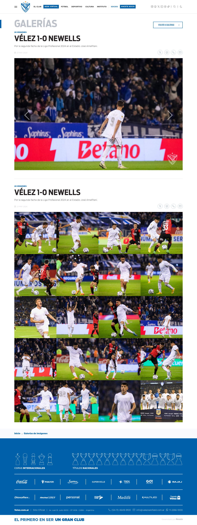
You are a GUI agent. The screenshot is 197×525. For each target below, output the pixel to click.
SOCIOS (114, 7)
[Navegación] (16, 7)
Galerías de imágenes (35, 433)
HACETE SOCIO (128, 7)
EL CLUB (37, 7)
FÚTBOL (64, 7)
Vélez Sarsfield (25, 6)
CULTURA (89, 7)
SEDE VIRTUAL (51, 7)
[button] (160, 52)
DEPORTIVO (76, 7)
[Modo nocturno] (179, 6)
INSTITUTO (102, 7)
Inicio (17, 433)
